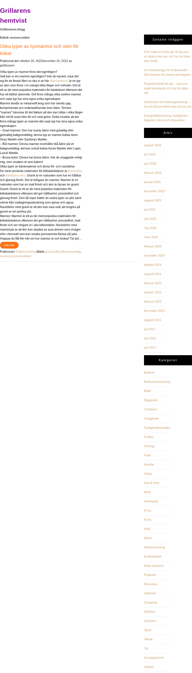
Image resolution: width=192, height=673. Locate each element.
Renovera (150, 584)
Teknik (148, 639)
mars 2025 (151, 237)
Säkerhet (150, 593)
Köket (148, 538)
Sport (147, 630)
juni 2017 (150, 347)
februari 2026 (153, 172)
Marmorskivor (59, 80)
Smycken (150, 621)
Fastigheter (151, 418)
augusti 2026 (152, 145)
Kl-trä (147, 519)
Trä (146, 648)
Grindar (149, 464)
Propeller (150, 575)
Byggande (151, 400)
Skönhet (149, 611)
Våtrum (149, 666)
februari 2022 (153, 301)
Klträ (147, 529)
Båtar (147, 391)
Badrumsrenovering (157, 381)
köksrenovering (70, 251)
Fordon (149, 437)
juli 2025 (149, 209)
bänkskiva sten (16, 175)
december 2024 (154, 255)
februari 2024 (153, 283)
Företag (149, 446)
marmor (5, 256)
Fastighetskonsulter (157, 427)
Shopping (150, 602)
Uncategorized (154, 657)
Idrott (147, 492)
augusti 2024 (152, 274)
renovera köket (21, 256)
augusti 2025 (152, 200)
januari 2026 (152, 182)
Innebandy (151, 501)
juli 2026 (149, 154)
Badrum (149, 372)
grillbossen (7, 65)
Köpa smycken (154, 565)
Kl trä (147, 510)
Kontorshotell (153, 556)
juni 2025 (150, 218)
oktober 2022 (152, 292)
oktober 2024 (152, 264)
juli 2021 (149, 329)
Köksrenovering (26, 251)
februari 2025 (153, 246)
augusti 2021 (152, 320)
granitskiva (75, 171)
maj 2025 (150, 228)
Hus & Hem (151, 483)
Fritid (147, 455)
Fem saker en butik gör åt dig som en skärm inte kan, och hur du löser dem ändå (167, 56)
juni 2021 (150, 338)
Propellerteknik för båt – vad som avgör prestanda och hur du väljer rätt (166, 88)
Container (150, 409)
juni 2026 (150, 163)
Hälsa (148, 473)
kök (56, 251)
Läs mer (9, 245)
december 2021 (154, 310)
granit (48, 251)
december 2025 (154, 191)
